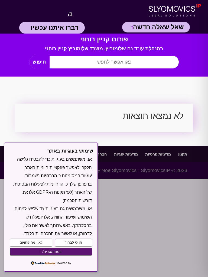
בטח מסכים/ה (50, 252)
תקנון (182, 154)
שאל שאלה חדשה (158, 27)
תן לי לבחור (73, 242)
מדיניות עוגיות (126, 154)
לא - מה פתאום (31, 242)
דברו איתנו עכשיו (54, 27)
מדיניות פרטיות (158, 154)
